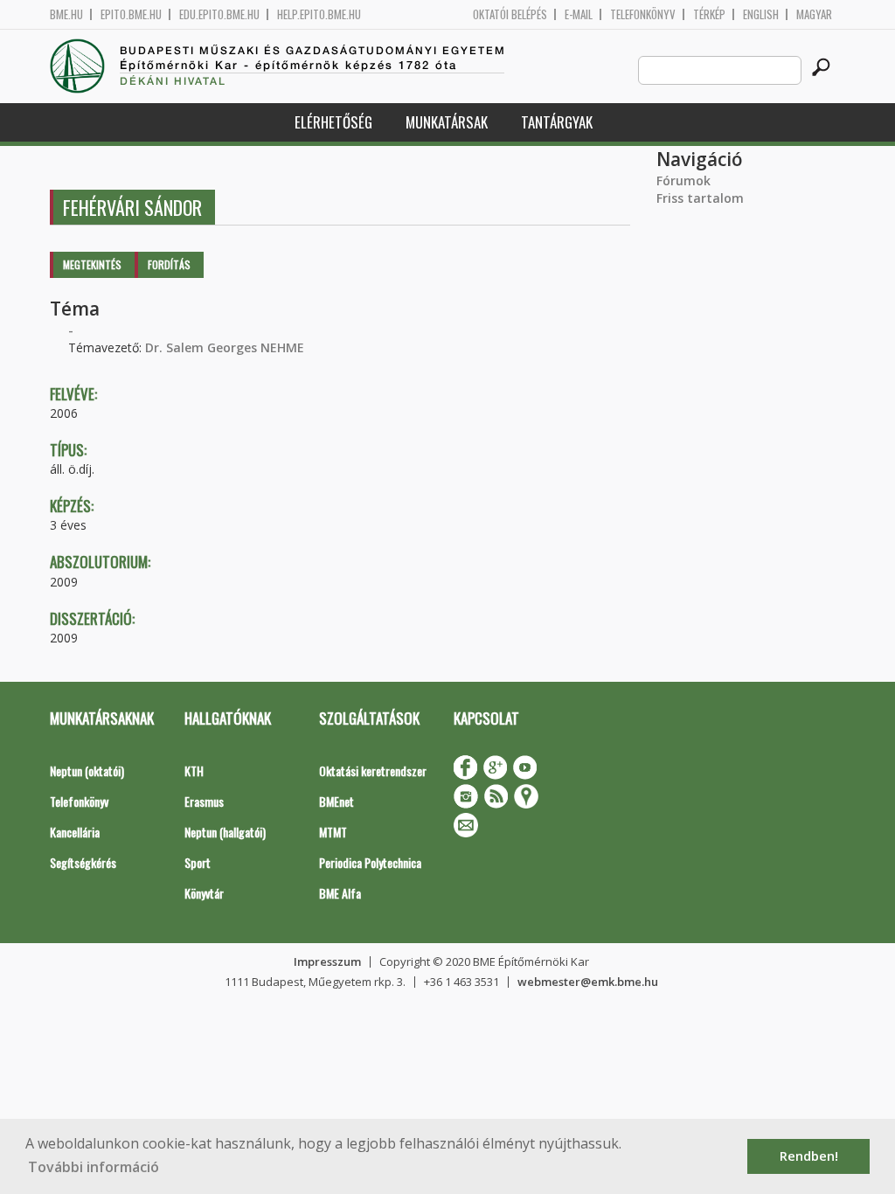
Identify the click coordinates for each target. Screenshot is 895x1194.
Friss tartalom (700, 198)
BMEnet (336, 801)
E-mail (579, 14)
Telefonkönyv (643, 14)
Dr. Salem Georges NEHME (224, 347)
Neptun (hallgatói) (225, 832)
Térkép (709, 14)
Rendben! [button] (809, 1156)
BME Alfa (340, 893)
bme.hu (66, 14)
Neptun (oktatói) (87, 770)
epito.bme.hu (131, 14)
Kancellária (75, 832)
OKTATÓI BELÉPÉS (510, 14)
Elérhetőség (333, 122)
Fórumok (683, 180)
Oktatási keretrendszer (373, 770)
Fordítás (169, 264)
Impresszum (327, 961)
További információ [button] (93, 1167)
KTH (194, 770)
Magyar (814, 14)
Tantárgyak (557, 122)
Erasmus (204, 801)
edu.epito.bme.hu (219, 14)
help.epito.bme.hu (319, 14)
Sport (197, 862)
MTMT (333, 832)
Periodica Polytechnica (370, 862)
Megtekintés (92, 264)
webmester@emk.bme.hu (587, 981)
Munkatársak (447, 122)
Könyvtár (204, 893)
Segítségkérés (83, 862)
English (761, 14)
